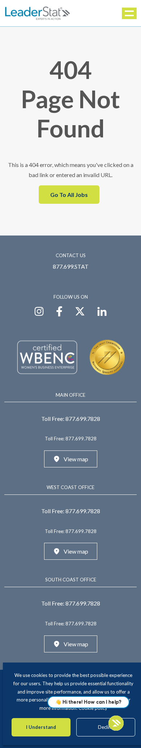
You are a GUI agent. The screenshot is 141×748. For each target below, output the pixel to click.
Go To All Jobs (69, 194)
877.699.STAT (71, 266)
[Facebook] (59, 310)
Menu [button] (130, 13)
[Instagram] (39, 310)
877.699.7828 (82, 418)
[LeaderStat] (37, 13)
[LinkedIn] (102, 310)
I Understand (41, 727)
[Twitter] (80, 310)
